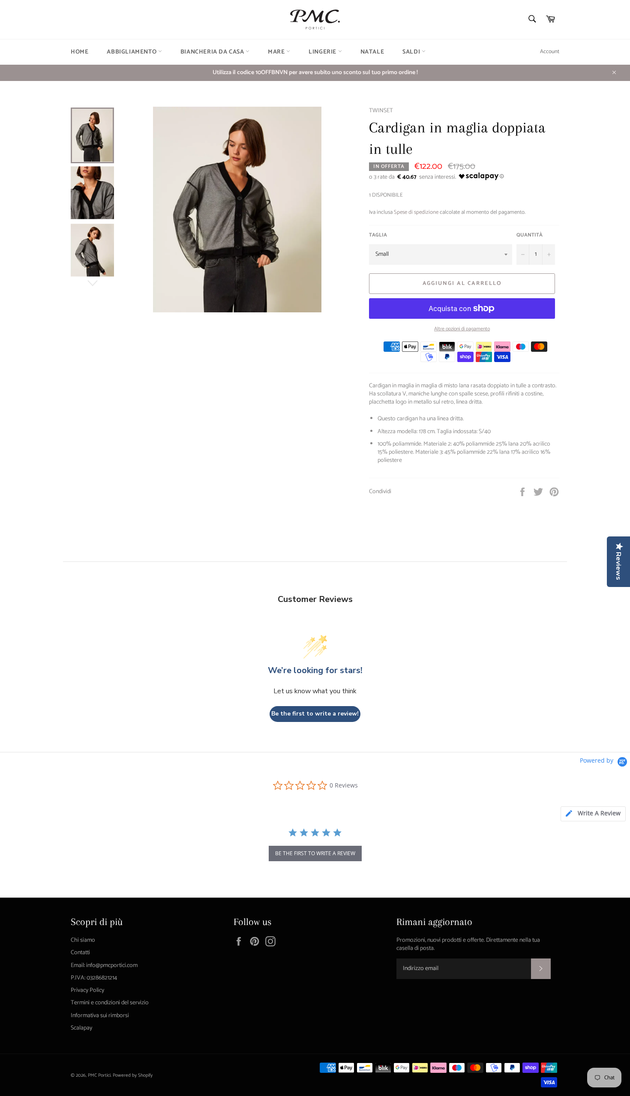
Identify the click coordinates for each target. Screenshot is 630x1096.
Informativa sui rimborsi (100, 1016)
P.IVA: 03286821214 (94, 978)
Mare (277, 52)
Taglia (378, 235)
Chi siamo (83, 940)
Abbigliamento (132, 52)
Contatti (80, 953)
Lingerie (323, 52)
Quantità (529, 235)
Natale (372, 52)
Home (79, 52)
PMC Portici (99, 1075)
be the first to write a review (315, 853)
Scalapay (81, 1028)
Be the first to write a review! (315, 714)
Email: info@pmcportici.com (104, 965)
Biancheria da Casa (213, 52)
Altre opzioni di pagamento (462, 329)
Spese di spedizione (416, 212)
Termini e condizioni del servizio (110, 1003)
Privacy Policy (87, 990)
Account (549, 51)
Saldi (412, 52)
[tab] (593, 813)
